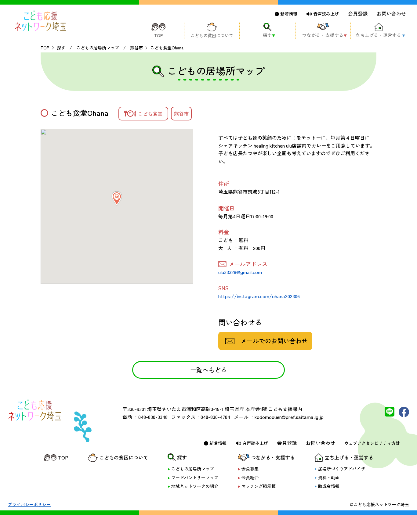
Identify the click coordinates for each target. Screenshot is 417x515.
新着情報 (288, 14)
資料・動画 (328, 478)
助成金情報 (328, 486)
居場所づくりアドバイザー (343, 469)
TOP (45, 48)
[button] (117, 198)
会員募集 (250, 469)
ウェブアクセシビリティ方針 (372, 443)
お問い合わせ (391, 13)
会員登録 (358, 13)
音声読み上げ (325, 14)
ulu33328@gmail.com (240, 272)
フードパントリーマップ (194, 478)
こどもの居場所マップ (192, 469)
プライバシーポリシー (29, 504)
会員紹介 (250, 478)
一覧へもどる (208, 369)
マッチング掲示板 (258, 486)
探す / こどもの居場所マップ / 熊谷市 (100, 48)
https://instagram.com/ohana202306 (259, 296)
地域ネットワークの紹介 (194, 486)
